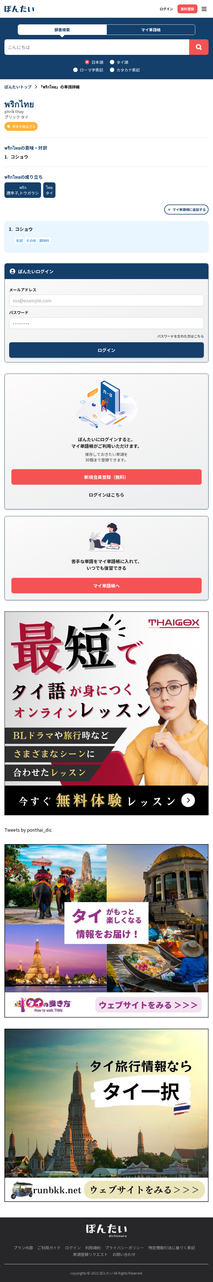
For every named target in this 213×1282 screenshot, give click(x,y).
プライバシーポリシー (124, 1247)
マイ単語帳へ (106, 585)
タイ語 (122, 62)
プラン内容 (23, 1247)
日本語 (97, 62)
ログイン (166, 8)
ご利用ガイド (49, 1247)
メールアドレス (22, 289)
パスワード (19, 312)
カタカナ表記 (128, 70)
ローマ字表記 (91, 70)
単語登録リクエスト (90, 1254)
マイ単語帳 (151, 29)
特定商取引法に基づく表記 (171, 1247)
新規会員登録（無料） (106, 477)
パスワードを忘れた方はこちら (180, 336)
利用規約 (93, 1247)
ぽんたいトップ (18, 87)
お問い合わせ (124, 1254)
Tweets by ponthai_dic (28, 829)
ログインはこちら (106, 494)
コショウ (16, 156)
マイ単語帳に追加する (189, 209)
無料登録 (187, 8)
